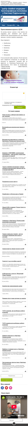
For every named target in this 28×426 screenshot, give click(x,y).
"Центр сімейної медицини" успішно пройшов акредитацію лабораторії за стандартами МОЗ (13, 168)
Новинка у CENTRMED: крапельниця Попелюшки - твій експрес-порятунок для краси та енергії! (13, 154)
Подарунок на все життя (9, 181)
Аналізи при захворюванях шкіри (12, 286)
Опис (3, 25)
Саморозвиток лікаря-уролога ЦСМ (13, 249)
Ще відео (11, 420)
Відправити (19, 107)
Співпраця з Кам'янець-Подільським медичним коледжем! (13, 221)
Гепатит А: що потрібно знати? (11, 261)
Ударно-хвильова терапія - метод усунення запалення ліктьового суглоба (12, 235)
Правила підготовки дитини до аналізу (14, 298)
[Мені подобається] (25, 122)
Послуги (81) (11, 25)
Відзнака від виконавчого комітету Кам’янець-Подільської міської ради (13, 140)
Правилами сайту (8, 103)
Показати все (11, 375)
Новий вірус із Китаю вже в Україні (12, 194)
